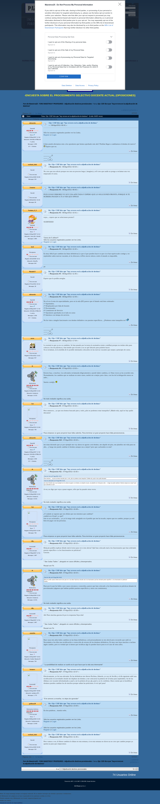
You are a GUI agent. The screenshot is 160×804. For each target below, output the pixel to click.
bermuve (32, 669)
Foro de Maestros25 (30, 104)
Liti (32, 404)
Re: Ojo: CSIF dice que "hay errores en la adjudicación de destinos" (74, 164)
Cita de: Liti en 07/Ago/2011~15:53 (52, 476)
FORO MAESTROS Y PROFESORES (51, 104)
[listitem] (80, 37)
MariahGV (32, 271)
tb (32, 366)
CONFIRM (64, 76)
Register (47, 135)
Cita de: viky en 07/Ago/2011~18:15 (53, 577)
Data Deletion (67, 85)
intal (32, 247)
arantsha (32, 633)
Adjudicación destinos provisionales (78, 104)
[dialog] (80, 45)
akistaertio (32, 123)
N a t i (84, 786)
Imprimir (134, 113)
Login (54, 135)
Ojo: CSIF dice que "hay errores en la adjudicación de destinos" (73, 123)
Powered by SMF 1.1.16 (70, 781)
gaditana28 (32, 703)
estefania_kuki (32, 164)
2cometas (32, 187)
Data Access (80, 85)
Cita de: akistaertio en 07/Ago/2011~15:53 (54, 480)
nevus (32, 338)
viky (32, 541)
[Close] (120, 5)
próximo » (133, 110)
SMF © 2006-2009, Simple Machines (86, 781)
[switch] (109, 42)
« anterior (125, 110)
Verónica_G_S (32, 210)
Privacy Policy (93, 85)
